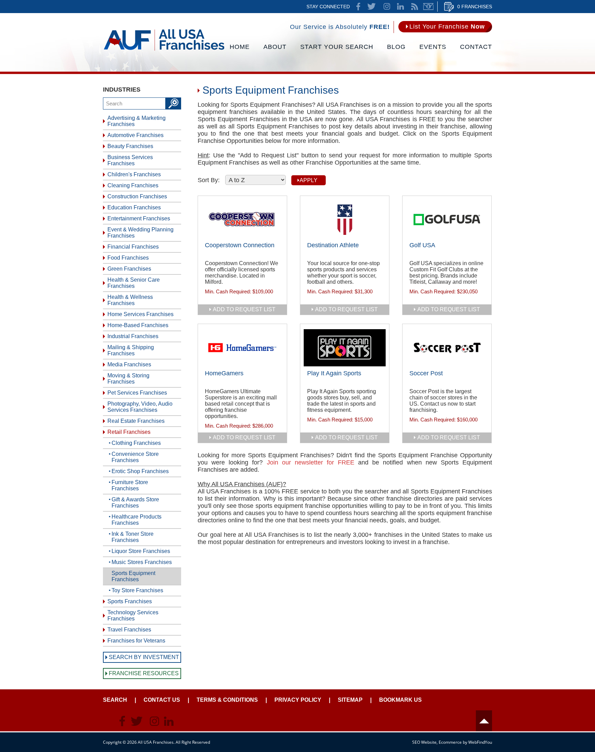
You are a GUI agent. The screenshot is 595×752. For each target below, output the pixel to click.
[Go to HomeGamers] (242, 347)
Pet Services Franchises (137, 393)
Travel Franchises (129, 630)
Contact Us (162, 700)
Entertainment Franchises (138, 218)
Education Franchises (134, 207)
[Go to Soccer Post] (447, 347)
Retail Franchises (128, 432)
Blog (396, 46)
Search (115, 700)
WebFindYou (480, 742)
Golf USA (422, 245)
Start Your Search (336, 46)
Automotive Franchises (135, 135)
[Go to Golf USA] (447, 219)
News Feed (414, 6)
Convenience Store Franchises (135, 457)
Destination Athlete (333, 245)
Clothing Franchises (136, 443)
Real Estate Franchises (136, 421)
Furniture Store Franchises (130, 485)
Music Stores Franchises (142, 562)
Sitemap (350, 700)
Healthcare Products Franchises (136, 520)
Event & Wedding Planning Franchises (140, 233)
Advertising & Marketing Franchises (136, 121)
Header (484, 720)
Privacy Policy (297, 700)
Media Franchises (129, 364)
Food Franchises (128, 258)
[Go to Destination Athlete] (345, 219)
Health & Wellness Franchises (130, 300)
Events (432, 46)
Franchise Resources (144, 673)
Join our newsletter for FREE (311, 462)
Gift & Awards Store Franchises (135, 503)
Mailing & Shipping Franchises (130, 350)
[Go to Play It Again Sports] (345, 347)
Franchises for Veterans (136, 641)
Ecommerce (450, 742)
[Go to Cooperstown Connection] (242, 219)
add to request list (244, 309)
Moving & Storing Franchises (128, 379)
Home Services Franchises (140, 314)
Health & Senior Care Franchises (133, 283)
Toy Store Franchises (137, 590)
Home (240, 46)
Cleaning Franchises (132, 185)
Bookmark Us (400, 700)
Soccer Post (426, 373)
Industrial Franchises (132, 336)
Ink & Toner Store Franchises (133, 537)
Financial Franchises (133, 247)
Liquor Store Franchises (141, 551)
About (274, 46)
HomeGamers (224, 373)
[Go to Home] (164, 49)
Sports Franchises (129, 601)
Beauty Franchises (130, 146)
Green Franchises (129, 269)
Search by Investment (144, 657)
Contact (476, 46)
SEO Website (424, 742)
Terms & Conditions (227, 700)
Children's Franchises (134, 174)
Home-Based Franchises (137, 325)
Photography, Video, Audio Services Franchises (140, 407)
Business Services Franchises (130, 160)
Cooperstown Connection (239, 245)
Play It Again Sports (334, 373)
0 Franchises (474, 6)
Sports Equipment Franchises (133, 576)
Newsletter (428, 6)
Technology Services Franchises (132, 615)
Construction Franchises (137, 196)
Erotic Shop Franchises (140, 471)
